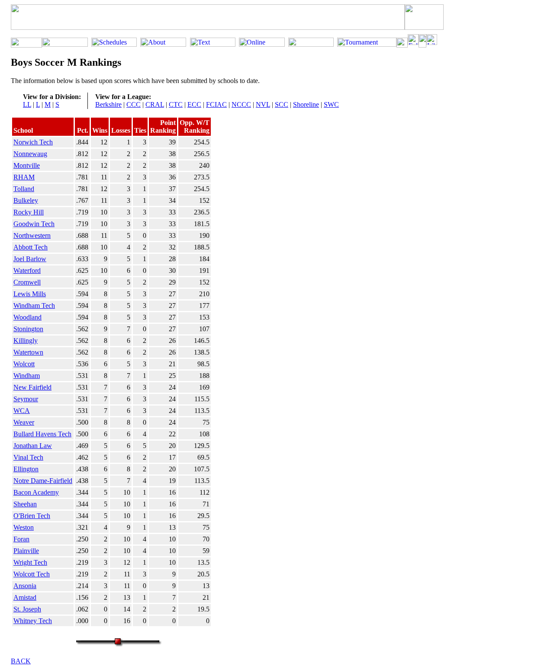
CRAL (154, 104)
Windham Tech (34, 305)
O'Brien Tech (31, 515)
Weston (23, 527)
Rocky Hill (28, 212)
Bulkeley (25, 200)
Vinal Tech (28, 457)
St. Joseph (27, 609)
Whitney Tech (32, 620)
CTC (176, 104)
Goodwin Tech (34, 223)
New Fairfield (32, 387)
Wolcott (24, 364)
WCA (21, 410)
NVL (263, 104)
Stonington (28, 329)
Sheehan (25, 504)
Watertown (28, 352)
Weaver (23, 422)
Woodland (27, 317)
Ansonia (24, 585)
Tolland (23, 188)
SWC (331, 104)
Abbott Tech (30, 247)
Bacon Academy (36, 492)
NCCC (241, 104)
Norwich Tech (33, 142)
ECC (194, 104)
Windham (26, 375)
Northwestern (32, 235)
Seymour (25, 399)
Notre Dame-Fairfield (42, 480)
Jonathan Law (32, 445)
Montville (26, 165)
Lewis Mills (29, 294)
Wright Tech (30, 562)
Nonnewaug (30, 153)
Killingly (25, 340)
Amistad (24, 597)
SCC (281, 104)
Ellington (26, 469)
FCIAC (216, 104)
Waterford (27, 270)
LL (27, 104)
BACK (21, 661)
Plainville (26, 550)
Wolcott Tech (31, 574)
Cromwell (27, 282)
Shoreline (306, 104)
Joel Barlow (29, 258)
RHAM (24, 177)
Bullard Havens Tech (42, 434)
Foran (21, 539)
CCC (133, 104)
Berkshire (108, 104)
